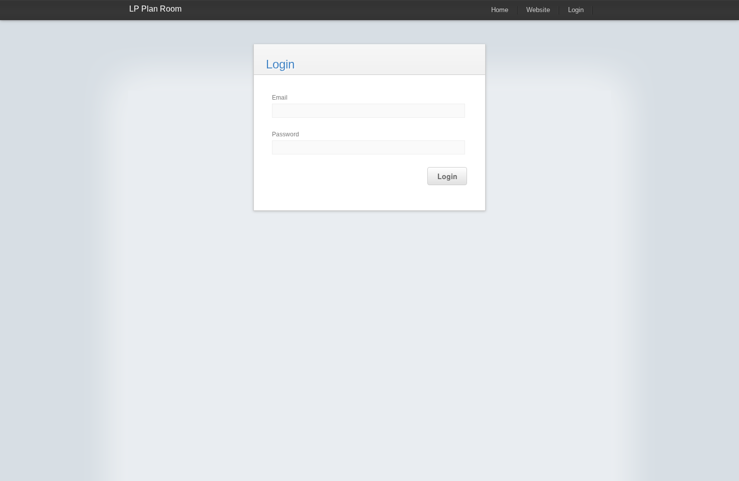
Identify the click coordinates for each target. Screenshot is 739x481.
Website (538, 10)
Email (280, 97)
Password (285, 134)
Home (499, 10)
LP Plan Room (155, 9)
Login (576, 10)
